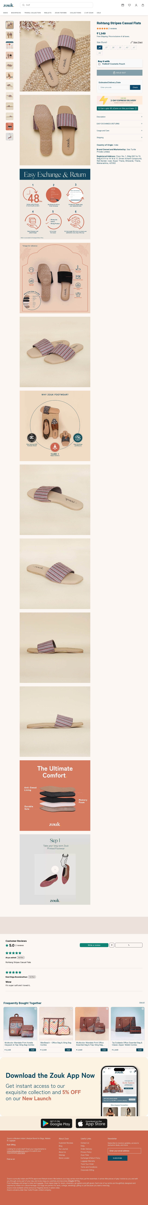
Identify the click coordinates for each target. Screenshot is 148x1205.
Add (32, 1050)
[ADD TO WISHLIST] (35, 1009)
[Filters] (111, 945)
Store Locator (64, 1158)
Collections (75, 13)
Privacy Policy (86, 1152)
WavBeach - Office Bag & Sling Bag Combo (55, 1044)
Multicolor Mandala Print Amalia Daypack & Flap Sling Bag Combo (19, 1044)
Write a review (94, 945)
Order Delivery (86, 1149)
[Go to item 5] (10, 66)
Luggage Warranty (88, 1161)
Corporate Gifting (87, 1170)
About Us (62, 1152)
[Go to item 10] (10, 116)
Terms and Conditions (89, 1167)
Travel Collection (32, 13)
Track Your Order (87, 1164)
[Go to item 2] (10, 35)
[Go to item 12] (10, 137)
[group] (74, 1086)
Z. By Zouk (89, 13)
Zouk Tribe (85, 1155)
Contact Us (85, 1143)
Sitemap (62, 1155)
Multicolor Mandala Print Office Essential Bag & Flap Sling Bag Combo (90, 1044)
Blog (60, 1146)
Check (135, 87)
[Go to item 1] (10, 25)
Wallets (47, 13)
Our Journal (63, 1149)
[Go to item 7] (10, 86)
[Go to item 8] (10, 96)
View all (142, 1002)
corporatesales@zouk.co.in (17, 1151)
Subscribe (117, 1158)
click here (21, 1153)
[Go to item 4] (10, 55)
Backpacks (16, 13)
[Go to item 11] (10, 126)
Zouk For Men (61, 13)
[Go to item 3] (10, 45)
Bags (5, 13)
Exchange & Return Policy (90, 1158)
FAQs (83, 1146)
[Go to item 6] (10, 76)
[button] (102, 28)
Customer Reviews (66, 1143)
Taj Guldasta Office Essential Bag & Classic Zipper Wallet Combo (127, 1044)
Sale (99, 13)
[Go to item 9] (10, 106)
